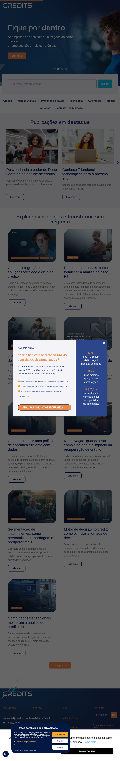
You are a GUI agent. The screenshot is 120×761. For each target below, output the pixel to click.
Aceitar (60, 747)
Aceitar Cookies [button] (87, 751)
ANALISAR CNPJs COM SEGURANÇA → (44, 407)
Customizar (60, 735)
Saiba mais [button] (90, 742)
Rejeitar (60, 741)
